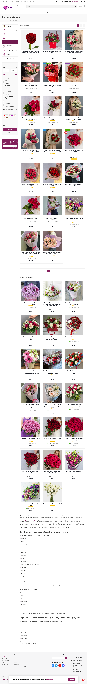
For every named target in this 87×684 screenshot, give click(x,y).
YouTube (59, 665)
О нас (15, 657)
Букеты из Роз (5, 658)
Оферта (24, 666)
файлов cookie (49, 679)
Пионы (3, 662)
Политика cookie (16, 661)
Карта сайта (25, 664)
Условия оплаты (26, 659)
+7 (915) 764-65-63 (78, 657)
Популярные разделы (5, 655)
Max (63, 665)
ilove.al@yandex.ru (77, 660)
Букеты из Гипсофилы (7, 666)
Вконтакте (53, 665)
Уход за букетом (26, 657)
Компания (17, 654)
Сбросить (10, 132)
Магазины (25, 662)
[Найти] (75, 6)
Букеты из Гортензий (7, 668)
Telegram (56, 665)
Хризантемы (5, 664)
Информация (26, 654)
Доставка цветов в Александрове (28, 520)
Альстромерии (5, 660)
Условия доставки (27, 661)
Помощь (37, 654)
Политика (16, 659)
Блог (36, 657)
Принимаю (71, 679)
